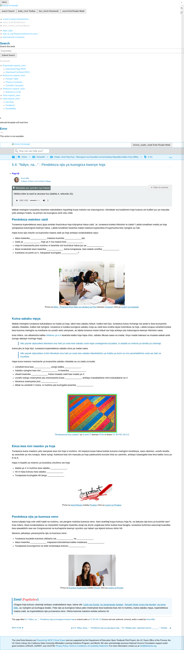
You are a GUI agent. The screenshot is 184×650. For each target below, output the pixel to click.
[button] (10, 105)
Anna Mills (25, 178)
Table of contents (160, 187)
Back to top (16, 628)
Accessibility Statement (97, 646)
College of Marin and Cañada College (36, 181)
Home (24, 157)
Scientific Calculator (14, 85)
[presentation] (30, 599)
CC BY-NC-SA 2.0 (121, 435)
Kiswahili (40, 157)
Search (16, 151)
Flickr (101, 435)
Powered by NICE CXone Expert (51, 640)
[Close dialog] (2, 132)
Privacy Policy (62, 646)
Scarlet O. (86, 435)
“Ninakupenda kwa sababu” (67, 435)
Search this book (7, 46)
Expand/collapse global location (170, 156)
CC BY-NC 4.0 (96, 619)
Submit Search (8, 55)
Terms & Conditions (78, 646)
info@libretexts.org (147, 646)
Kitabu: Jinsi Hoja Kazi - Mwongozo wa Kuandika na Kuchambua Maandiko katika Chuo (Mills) (96, 157)
